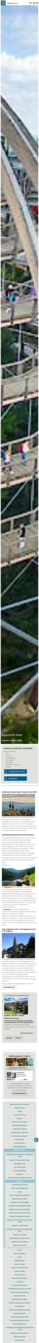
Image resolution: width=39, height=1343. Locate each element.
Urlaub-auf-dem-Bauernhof (19, 1292)
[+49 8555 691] (37, 3)
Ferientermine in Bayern (19, 1136)
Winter (19, 1250)
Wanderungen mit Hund (20, 1242)
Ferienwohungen (11, 758)
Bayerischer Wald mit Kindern (19, 1104)
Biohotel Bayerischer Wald (19, 1317)
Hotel (7, 754)
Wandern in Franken (19, 1235)
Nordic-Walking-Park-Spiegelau (19, 1195)
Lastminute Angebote (19, 1129)
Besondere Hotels (19, 1296)
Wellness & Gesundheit (19, 1122)
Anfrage (9, 1038)
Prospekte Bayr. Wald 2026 (19, 1132)
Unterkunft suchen (17, 771)
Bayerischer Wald (19, 1337)
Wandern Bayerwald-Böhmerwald (20, 1206)
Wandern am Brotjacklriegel (20, 1202)
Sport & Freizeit (19, 1264)
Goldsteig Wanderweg (19, 1125)
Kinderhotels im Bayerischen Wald (19, 1289)
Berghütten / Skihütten (12, 765)
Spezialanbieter (20, 1260)
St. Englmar (19, 1282)
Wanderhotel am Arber (19, 1199)
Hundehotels (19, 1306)
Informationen (19, 1139)
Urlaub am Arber (19, 1108)
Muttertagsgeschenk (19, 1324)
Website (18, 1038)
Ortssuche (13, 779)
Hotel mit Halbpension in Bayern (19, 1303)
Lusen (20, 1192)
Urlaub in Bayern (19, 1271)
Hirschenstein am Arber (19, 1185)
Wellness (19, 1118)
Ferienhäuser (10, 760)
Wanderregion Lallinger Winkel (20, 1238)
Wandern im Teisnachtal (20, 1225)
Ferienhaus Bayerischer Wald (19, 1320)
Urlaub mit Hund (19, 1115)
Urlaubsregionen (19, 1143)
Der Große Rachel (19, 1167)
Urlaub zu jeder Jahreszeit (19, 1268)
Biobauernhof (19, 1340)
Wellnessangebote (19, 1093)
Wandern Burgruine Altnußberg (19, 1209)
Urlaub (19, 1111)
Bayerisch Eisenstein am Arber (20, 1160)
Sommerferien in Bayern (20, 1299)
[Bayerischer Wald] (12, 3)
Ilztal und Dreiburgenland (19, 1188)
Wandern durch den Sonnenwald (19, 1213)
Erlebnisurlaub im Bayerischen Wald (19, 1178)
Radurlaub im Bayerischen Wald (19, 1310)
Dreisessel (19, 1174)
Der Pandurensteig (20, 1171)
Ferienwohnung (19, 1275)
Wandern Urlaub (19, 1150)
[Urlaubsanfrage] (30, 3)
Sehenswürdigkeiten (19, 1146)
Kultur (20, 1257)
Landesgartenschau (19, 1313)
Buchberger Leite (19, 1164)
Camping (8, 767)
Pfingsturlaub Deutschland (19, 1333)
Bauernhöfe (9, 762)
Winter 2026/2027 (19, 1253)
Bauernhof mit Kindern (19, 1278)
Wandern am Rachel (19, 1245)
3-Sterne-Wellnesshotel (19, 1285)
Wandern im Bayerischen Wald (20, 1216)
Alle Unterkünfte (10, 751)
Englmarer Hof (9, 987)
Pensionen (9, 756)
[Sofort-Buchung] (34, 3)
